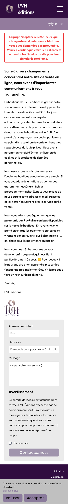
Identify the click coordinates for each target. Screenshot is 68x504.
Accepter (35, 497)
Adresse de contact (21, 326)
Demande (15, 342)
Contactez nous (34, 452)
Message (14, 358)
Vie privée (57, 477)
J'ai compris (20, 443)
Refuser (13, 497)
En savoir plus (10, 490)
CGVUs (59, 471)
